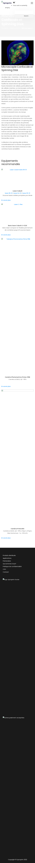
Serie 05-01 (26, 193)
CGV (4, 569)
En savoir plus (6, 200)
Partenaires (7, 561)
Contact (6, 572)
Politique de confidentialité (12, 566)
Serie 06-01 (8, 193)
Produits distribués (9, 555)
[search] (24, 16)
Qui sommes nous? (9, 564)
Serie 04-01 (17, 193)
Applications (7, 558)
